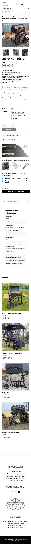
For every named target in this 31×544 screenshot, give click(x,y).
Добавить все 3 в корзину (16, 191)
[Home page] (2, 16)
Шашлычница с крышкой (9, 81)
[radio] (14, 109)
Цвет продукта (5, 110)
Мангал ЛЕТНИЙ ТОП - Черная (14, 174)
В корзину (9, 129)
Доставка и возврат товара (15, 474)
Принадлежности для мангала (11, 79)
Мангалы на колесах (14, 78)
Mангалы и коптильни (15, 76)
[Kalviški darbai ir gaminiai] (5, 4)
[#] (12, 492)
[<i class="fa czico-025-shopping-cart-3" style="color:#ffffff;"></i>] (22, 4)
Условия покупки (15, 471)
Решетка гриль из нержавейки (13, 178)
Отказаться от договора (15, 480)
